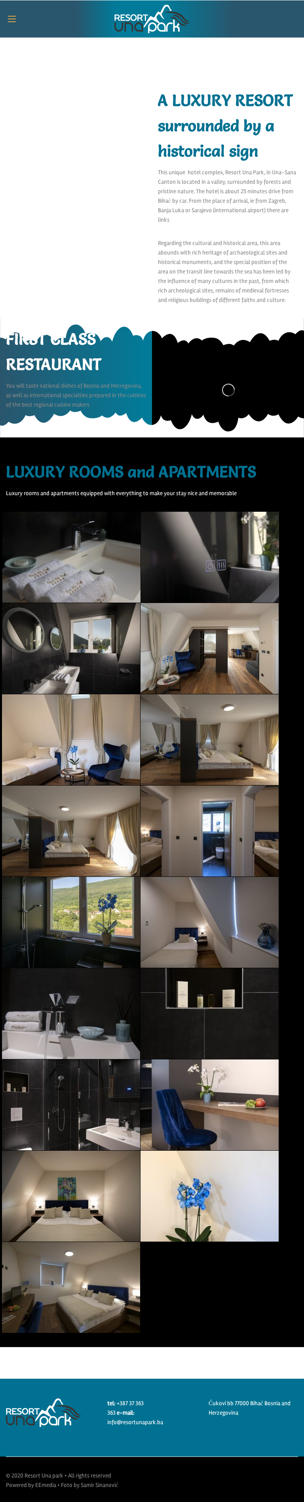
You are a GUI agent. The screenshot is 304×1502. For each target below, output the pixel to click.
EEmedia (45, 1485)
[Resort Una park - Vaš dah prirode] (152, 19)
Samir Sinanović (99, 1485)
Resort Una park (44, 1475)
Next (154, 79)
